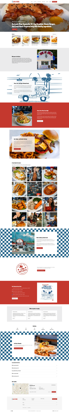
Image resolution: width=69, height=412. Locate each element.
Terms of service (25, 407)
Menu (32, 1)
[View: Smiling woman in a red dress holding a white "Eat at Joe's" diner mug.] (49, 204)
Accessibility (28, 407)
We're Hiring (39, 1)
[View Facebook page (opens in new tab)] (11, 410)
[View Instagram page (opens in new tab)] (12, 410)
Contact (47, 1)
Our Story (35, 1)
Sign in (50, 1)
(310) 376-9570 (41, 388)
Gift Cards (43, 1)
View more (14, 316)
